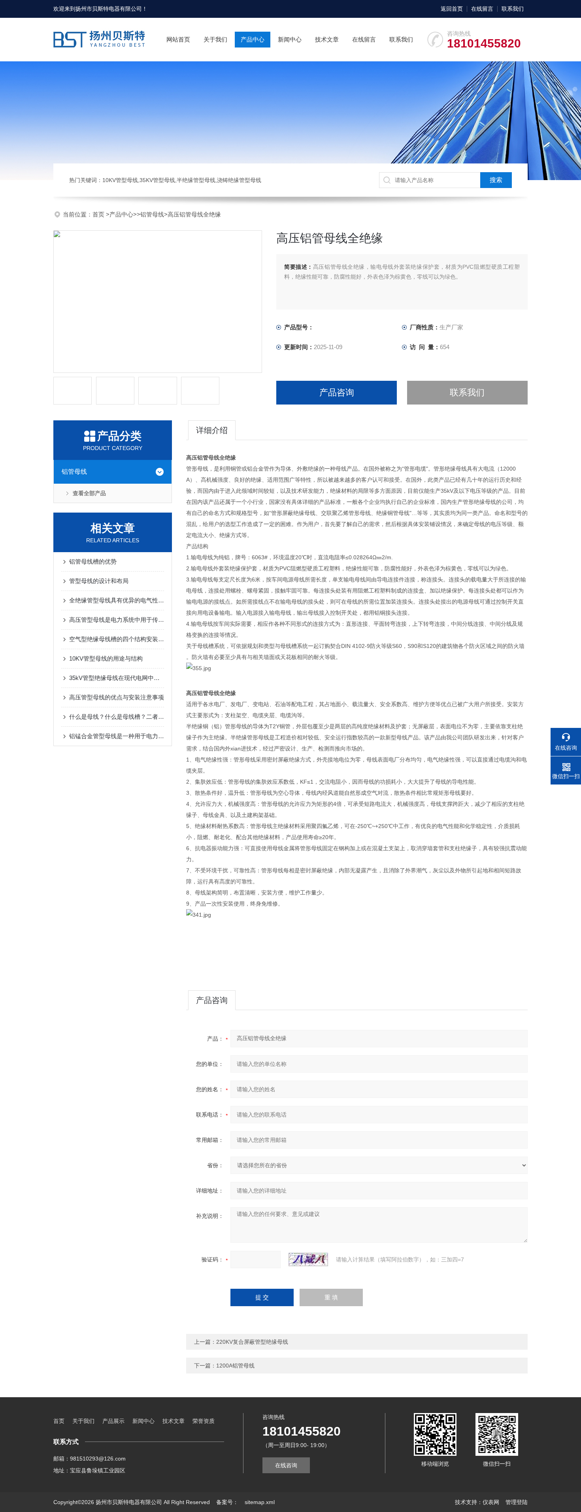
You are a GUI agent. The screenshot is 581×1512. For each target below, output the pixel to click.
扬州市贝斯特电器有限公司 (108, 9)
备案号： (227, 1502)
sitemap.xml (260, 1502)
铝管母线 (152, 214)
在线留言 (482, 9)
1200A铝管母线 (235, 1365)
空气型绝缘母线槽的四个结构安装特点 (116, 639)
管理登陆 (517, 1502)
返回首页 (452, 9)
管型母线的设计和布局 (98, 580)
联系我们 (513, 9)
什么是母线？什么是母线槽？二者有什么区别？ (116, 716)
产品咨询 (336, 392)
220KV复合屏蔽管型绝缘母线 (252, 1342)
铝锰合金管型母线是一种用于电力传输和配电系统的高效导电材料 (116, 736)
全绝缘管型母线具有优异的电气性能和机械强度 (116, 600)
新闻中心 (290, 39)
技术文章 (327, 39)
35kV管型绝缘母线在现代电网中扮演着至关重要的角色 (116, 677)
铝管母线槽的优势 (93, 561)
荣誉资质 (203, 1421)
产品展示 (113, 1421)
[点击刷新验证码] (308, 1259)
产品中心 (252, 39)
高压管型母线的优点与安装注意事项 (116, 697)
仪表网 (491, 1502)
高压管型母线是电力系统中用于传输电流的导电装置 (116, 619)
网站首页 (178, 39)
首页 (99, 214)
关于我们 (215, 39)
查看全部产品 (89, 493)
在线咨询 (286, 1465)
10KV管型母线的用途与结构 (106, 658)
